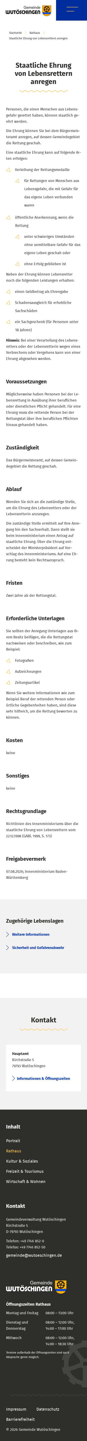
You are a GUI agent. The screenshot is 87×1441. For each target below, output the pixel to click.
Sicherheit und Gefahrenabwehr (38, 948)
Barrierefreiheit (20, 1420)
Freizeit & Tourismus (25, 1172)
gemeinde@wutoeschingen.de (34, 1255)
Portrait (13, 1141)
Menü (72, 10)
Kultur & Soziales (22, 1161)
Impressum (16, 1409)
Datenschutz (47, 1409)
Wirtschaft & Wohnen (26, 1182)
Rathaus (35, 33)
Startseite (15, 33)
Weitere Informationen (30, 935)
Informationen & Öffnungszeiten (43, 1079)
